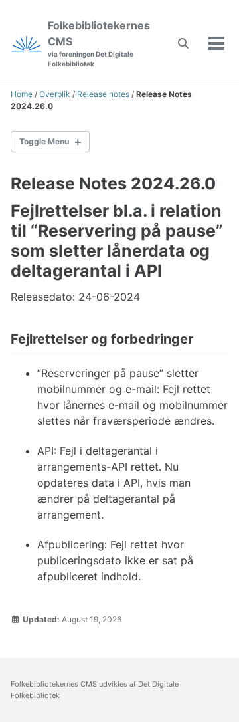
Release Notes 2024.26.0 (113, 183)
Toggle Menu (44, 141)
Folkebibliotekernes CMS (99, 43)
